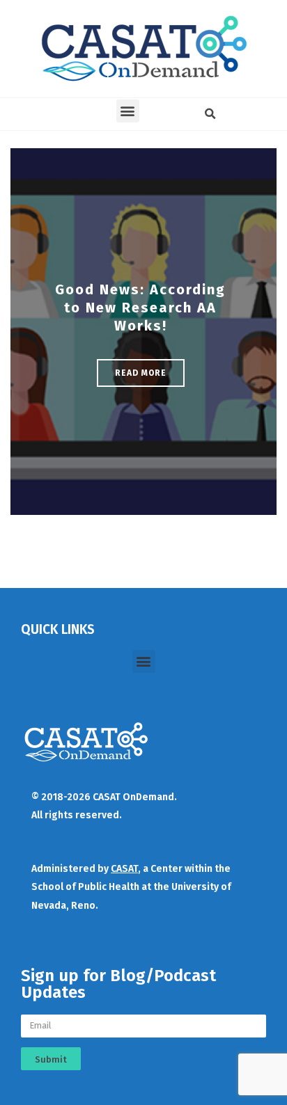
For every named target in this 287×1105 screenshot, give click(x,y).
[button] (127, 111)
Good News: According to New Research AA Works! (140, 307)
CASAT (124, 869)
